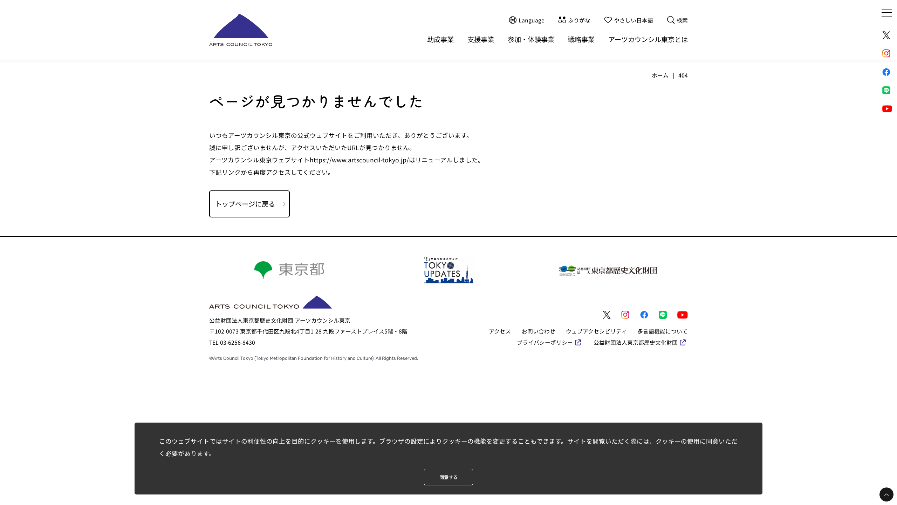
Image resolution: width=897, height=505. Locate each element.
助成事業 (440, 39)
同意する (448, 477)
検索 (682, 20)
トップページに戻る (245, 204)
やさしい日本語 (633, 20)
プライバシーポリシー (545, 342)
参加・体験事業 (531, 39)
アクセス (500, 331)
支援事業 (480, 39)
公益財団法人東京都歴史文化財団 (636, 342)
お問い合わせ (538, 331)
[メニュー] (887, 12)
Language (532, 20)
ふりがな (579, 20)
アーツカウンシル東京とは (648, 39)
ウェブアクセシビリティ (596, 331)
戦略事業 (581, 39)
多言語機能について (662, 331)
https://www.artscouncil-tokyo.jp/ (359, 159)
